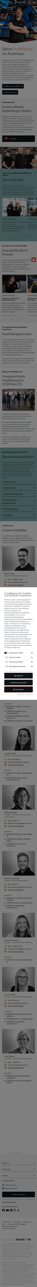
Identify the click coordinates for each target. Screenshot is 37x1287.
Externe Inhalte (15, 657)
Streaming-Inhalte (16, 662)
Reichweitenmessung (17, 666)
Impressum (29, 694)
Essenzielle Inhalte (16, 653)
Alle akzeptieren (18, 689)
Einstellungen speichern (18, 682)
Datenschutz (21, 694)
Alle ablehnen (18, 676)
